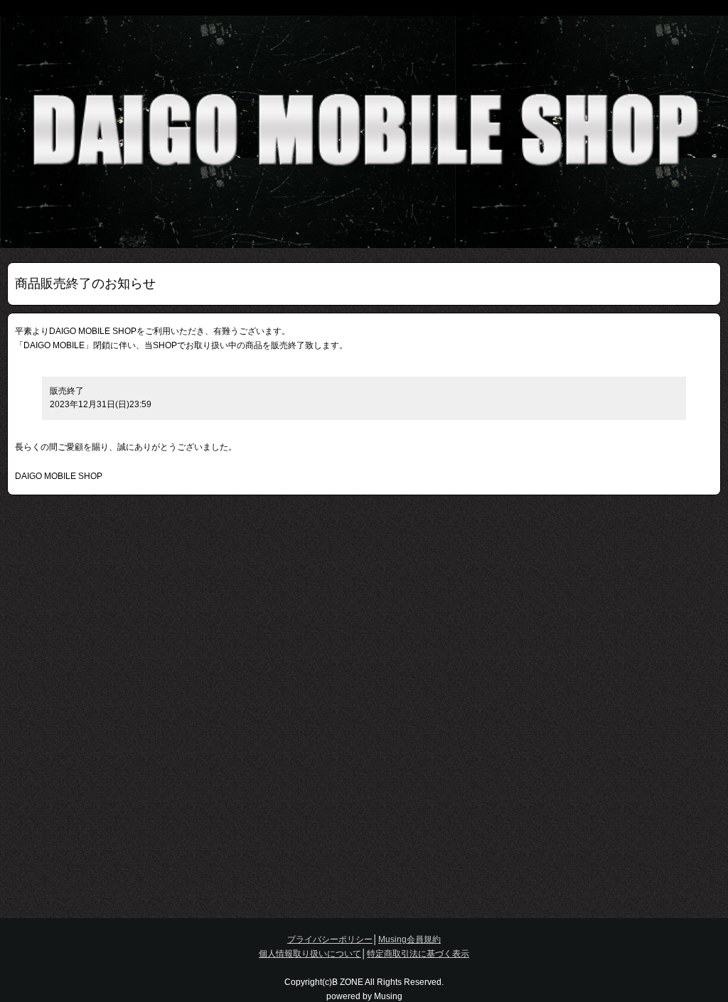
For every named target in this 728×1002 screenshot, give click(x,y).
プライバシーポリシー (330, 939)
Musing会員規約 (409, 939)
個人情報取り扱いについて (310, 954)
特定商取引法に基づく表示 (418, 954)
